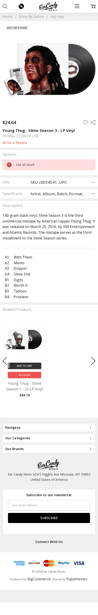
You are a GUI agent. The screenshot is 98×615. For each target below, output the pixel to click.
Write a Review (15, 143)
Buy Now (24, 375)
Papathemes (76, 579)
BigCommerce (39, 579)
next (93, 361)
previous (5, 361)
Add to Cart (24, 365)
